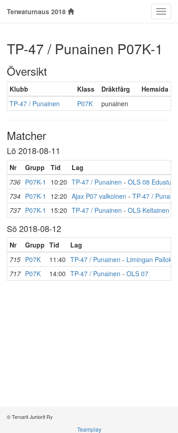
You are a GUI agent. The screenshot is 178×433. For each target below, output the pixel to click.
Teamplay (89, 429)
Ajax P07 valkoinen (99, 196)
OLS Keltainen (148, 210)
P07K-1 (35, 181)
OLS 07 (137, 273)
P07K (85, 103)
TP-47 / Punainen (35, 103)
